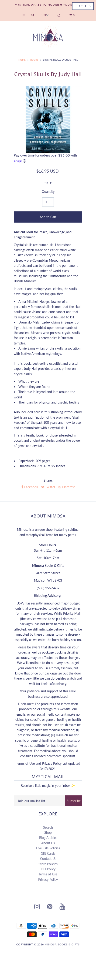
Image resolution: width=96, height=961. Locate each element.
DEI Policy (48, 869)
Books (34, 59)
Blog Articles (48, 838)
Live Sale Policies (48, 848)
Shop (48, 832)
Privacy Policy (48, 879)
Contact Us (48, 859)
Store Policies (48, 864)
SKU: (48, 183)
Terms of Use (48, 874)
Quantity (48, 192)
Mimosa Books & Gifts (62, 944)
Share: (48, 480)
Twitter (49, 487)
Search (48, 827)
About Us (48, 843)
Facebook (30, 487)
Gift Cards (48, 853)
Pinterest (68, 487)
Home (22, 59)
